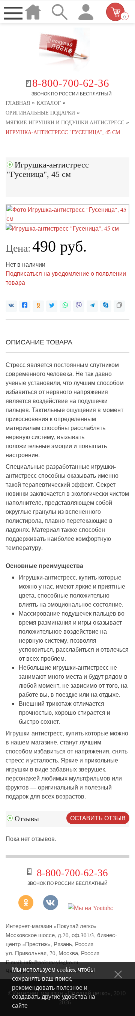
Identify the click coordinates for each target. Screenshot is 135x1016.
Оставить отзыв (98, 818)
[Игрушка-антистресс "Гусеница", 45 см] (67, 218)
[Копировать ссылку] (119, 306)
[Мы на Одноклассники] (28, 908)
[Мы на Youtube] (90, 908)
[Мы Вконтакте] (50, 908)
